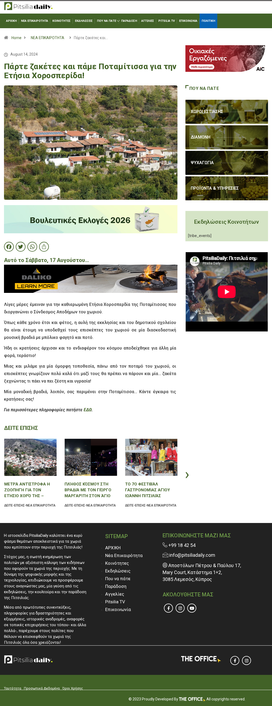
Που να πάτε (117, 578)
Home (16, 38)
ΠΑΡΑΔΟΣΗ (129, 21)
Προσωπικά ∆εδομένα (42, 688)
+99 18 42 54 (181, 545)
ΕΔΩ (88, 409)
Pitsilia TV (115, 601)
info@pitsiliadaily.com (192, 555)
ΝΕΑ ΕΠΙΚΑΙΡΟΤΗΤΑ (34, 21)
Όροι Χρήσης (72, 688)
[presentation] (5, 474)
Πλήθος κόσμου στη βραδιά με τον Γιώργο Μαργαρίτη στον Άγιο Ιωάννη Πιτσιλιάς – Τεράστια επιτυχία (88, 490)
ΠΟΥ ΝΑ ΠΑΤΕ (106, 21)
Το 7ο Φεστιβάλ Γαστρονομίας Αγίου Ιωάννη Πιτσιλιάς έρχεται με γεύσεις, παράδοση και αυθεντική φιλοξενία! (148, 490)
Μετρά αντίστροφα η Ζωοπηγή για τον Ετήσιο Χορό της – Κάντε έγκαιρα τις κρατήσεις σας (27, 490)
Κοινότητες (117, 563)
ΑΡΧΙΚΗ (11, 21)
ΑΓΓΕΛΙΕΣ (147, 21)
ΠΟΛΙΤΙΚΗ (208, 21)
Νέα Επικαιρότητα (124, 555)
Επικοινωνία (118, 609)
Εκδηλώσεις (117, 571)
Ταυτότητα (12, 688)
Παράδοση (115, 586)
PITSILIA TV (166, 21)
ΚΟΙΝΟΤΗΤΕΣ (61, 21)
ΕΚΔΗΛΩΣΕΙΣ (84, 21)
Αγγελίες (114, 594)
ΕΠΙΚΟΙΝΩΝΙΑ (188, 21)
